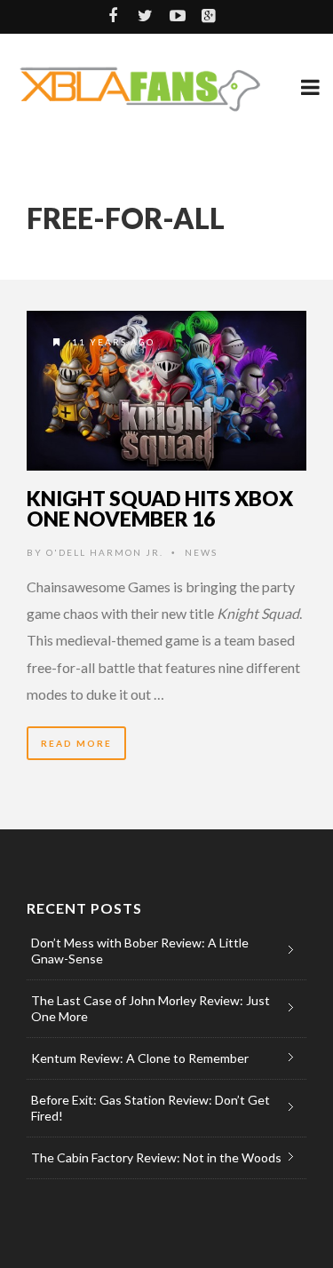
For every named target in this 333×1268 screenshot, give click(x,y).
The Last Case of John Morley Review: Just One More (150, 1008)
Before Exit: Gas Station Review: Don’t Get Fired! (150, 1107)
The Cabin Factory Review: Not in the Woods (156, 1157)
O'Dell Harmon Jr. (104, 552)
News (201, 552)
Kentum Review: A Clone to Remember (140, 1058)
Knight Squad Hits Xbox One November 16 (160, 508)
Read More (76, 743)
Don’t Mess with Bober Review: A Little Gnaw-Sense (140, 950)
